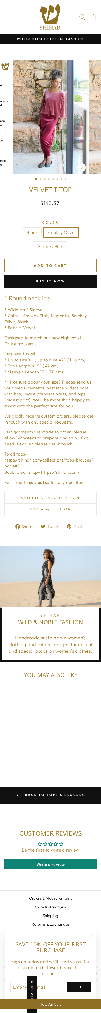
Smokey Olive (60, 232)
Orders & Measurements (50, 898)
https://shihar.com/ (60, 472)
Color (50, 222)
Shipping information (50, 498)
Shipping (50, 915)
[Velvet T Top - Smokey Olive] (22, 756)
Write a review (50, 864)
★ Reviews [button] (32, 994)
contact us (39, 482)
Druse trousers (19, 343)
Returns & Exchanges (51, 924)
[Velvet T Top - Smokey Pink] (28, 756)
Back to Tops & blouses (54, 795)
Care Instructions (50, 907)
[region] (50, 1004)
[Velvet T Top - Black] (16, 756)
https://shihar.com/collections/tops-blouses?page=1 (48, 463)
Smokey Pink (50, 246)
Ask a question (50, 509)
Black (32, 232)
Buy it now (51, 281)
